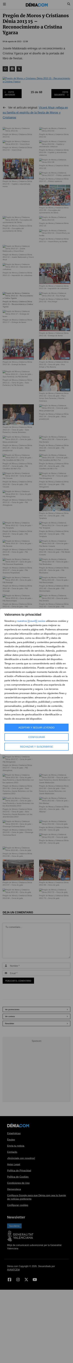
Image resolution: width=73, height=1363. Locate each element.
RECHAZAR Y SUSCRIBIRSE (36, 746)
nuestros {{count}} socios (31, 621)
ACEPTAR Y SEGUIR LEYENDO (36, 727)
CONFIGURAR (36, 737)
